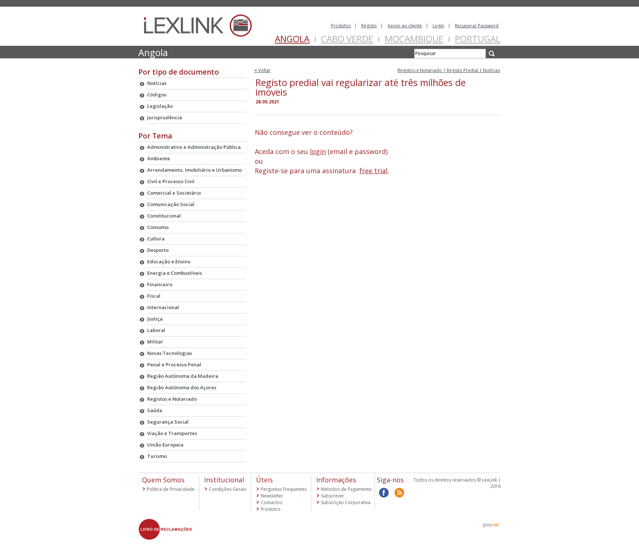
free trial (373, 170)
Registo (369, 26)
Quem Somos (163, 479)
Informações (336, 479)
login (318, 151)
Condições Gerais (227, 489)
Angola (292, 38)
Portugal (477, 38)
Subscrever (332, 496)
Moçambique (414, 38)
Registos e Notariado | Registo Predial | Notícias (449, 70)
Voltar (262, 70)
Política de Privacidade (171, 489)
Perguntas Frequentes (284, 489)
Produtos (341, 26)
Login (438, 26)
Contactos (271, 502)
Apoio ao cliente (405, 26)
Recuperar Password (476, 26)
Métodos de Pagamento (346, 489)
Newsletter (272, 496)
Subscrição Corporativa (346, 502)
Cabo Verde (347, 38)
